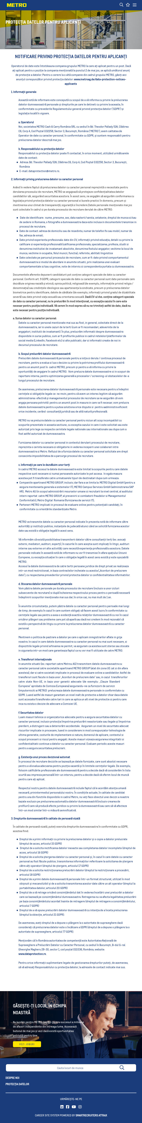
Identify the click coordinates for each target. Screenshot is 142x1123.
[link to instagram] (80, 1107)
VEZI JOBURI (27, 1044)
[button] (121, 5)
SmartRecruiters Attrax (91, 1115)
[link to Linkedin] (62, 1107)
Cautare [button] (129, 1068)
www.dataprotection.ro (32, 953)
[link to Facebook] (67, 1107)
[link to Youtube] (74, 1107)
